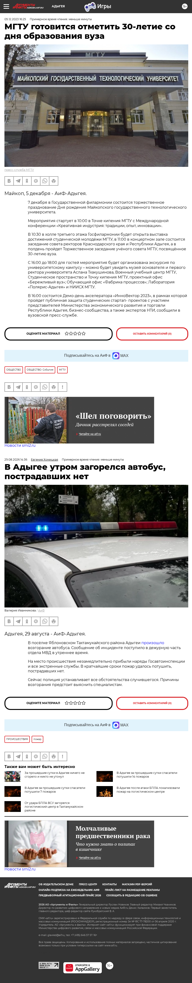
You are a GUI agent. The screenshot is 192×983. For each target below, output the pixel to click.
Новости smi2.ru (20, 445)
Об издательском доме (56, 884)
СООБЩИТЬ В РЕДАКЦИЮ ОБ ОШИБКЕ (131, 895)
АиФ (41, 610)
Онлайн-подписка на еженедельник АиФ (69, 890)
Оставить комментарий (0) (152, 333)
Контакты (109, 884)
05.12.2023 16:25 (15, 19)
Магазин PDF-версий (137, 884)
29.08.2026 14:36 (15, 459)
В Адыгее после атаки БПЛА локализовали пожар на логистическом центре (148, 789)
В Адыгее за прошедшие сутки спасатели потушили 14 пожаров (147, 774)
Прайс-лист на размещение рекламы (132, 890)
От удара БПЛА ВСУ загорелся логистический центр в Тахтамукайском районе (54, 806)
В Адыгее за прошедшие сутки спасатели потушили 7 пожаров (55, 789)
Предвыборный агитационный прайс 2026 (70, 895)
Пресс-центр (88, 884)
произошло (152, 643)
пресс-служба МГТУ (19, 170)
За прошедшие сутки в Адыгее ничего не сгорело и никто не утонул (55, 774)
